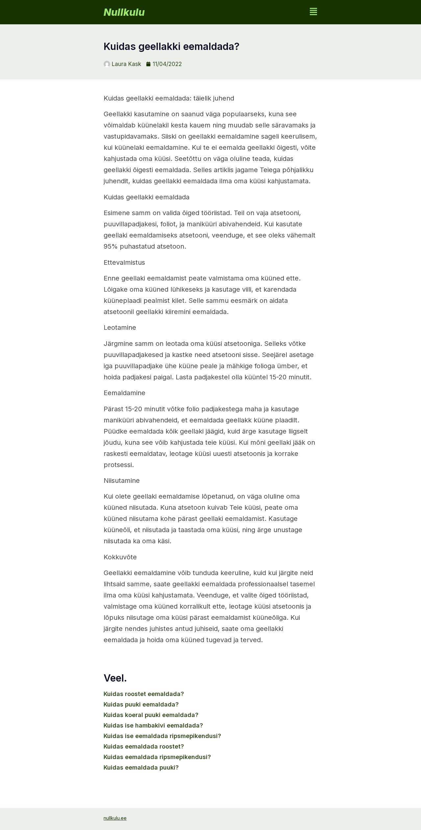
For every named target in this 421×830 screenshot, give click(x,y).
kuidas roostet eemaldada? (144, 693)
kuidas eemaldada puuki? (141, 767)
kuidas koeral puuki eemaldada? (151, 714)
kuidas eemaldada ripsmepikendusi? (157, 756)
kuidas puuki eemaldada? (141, 704)
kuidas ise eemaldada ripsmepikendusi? (162, 735)
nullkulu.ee (115, 818)
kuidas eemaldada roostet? (144, 746)
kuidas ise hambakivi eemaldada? (153, 725)
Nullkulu (124, 12)
